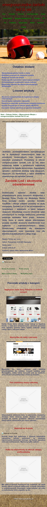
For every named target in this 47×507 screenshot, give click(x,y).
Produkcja (12, 23)
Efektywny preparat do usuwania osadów (18, 75)
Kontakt (23, 27)
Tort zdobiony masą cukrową (23, 382)
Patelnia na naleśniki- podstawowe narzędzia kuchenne (23, 103)
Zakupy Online (7, 18)
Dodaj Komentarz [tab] (8, 269)
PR (44, 18)
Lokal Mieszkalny (32, 14)
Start (3, 14)
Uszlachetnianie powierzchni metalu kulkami (19, 82)
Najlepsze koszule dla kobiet (13, 77)
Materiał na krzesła (23, 428)
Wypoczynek (23, 23)
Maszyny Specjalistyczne (23, 18)
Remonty (21, 14)
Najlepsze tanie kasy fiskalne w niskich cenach (24, 291)
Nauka (43, 14)
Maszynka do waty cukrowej (23, 337)
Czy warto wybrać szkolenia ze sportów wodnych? (21, 108)
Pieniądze (12, 14)
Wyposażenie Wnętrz (27, 114)
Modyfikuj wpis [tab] (27, 273)
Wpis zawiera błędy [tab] (9, 273)
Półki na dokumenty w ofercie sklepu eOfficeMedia (24, 451)
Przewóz (37, 18)
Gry (5, 23)
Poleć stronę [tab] (24, 269)
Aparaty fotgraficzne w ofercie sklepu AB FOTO (20, 105)
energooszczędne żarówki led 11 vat (15, 116)
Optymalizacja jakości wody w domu (16, 73)
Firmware (41, 23)
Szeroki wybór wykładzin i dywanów (16, 101)
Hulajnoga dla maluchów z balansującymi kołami (21, 80)
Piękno (32, 23)
